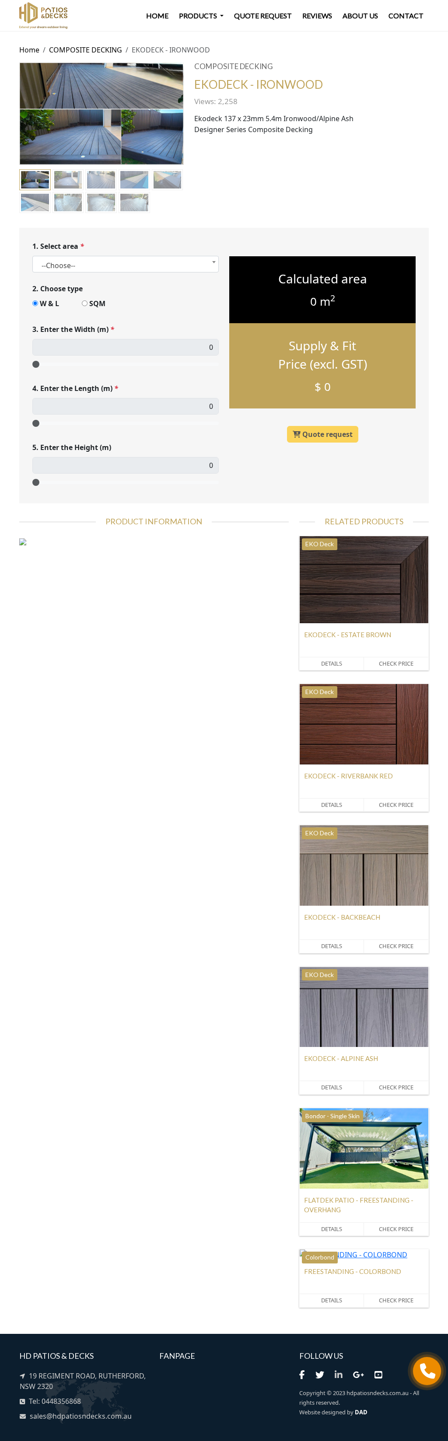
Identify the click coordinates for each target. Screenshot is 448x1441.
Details (331, 663)
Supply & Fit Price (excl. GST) (322, 354)
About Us (360, 15)
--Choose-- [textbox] (58, 265)
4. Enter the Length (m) (75, 388)
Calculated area (322, 278)
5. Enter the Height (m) (71, 447)
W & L (49, 303)
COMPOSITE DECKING (85, 50)
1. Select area (58, 246)
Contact (406, 15)
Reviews (317, 15)
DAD (361, 1412)
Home (157, 15)
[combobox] (125, 264)
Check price (396, 663)
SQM (97, 303)
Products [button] (198, 15)
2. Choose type (57, 288)
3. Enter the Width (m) (73, 329)
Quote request (263, 15)
